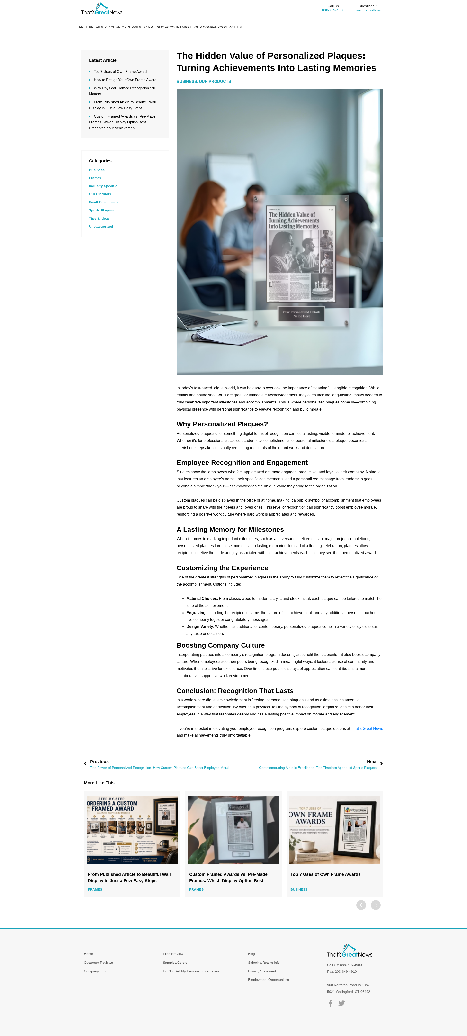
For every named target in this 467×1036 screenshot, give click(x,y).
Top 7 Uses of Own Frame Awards (121, 71)
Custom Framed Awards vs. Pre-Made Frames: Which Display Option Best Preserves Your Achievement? (122, 122)
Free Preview (173, 954)
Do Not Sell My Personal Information (191, 971)
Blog (251, 954)
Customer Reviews (98, 962)
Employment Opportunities (268, 979)
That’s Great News (367, 728)
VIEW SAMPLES (146, 27)
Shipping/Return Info (264, 962)
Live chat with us (367, 10)
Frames (95, 178)
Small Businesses (103, 202)
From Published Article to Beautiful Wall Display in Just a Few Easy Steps (129, 877)
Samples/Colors (175, 962)
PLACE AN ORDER (119, 27)
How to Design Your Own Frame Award (125, 80)
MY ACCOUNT (170, 27)
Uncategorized (101, 226)
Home (88, 954)
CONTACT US (231, 27)
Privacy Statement (262, 971)
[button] (376, 905)
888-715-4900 (333, 10)
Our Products (100, 194)
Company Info (95, 971)
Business (97, 170)
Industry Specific (103, 186)
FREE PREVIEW (91, 27)
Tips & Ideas (99, 218)
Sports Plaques (101, 210)
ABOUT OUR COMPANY (201, 27)
